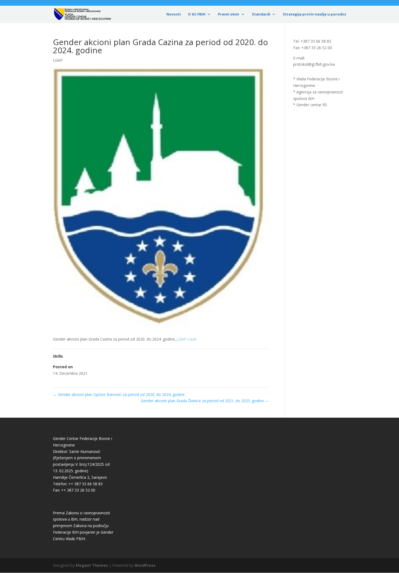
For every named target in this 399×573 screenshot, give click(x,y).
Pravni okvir (228, 14)
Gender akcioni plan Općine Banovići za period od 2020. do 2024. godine (119, 394)
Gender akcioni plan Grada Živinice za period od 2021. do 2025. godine (205, 400)
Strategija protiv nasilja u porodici (314, 14)
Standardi (261, 14)
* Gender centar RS (310, 104)
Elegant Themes (92, 565)
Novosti (173, 14)
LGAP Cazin (186, 339)
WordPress (145, 565)
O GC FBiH (196, 14)
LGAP (58, 60)
